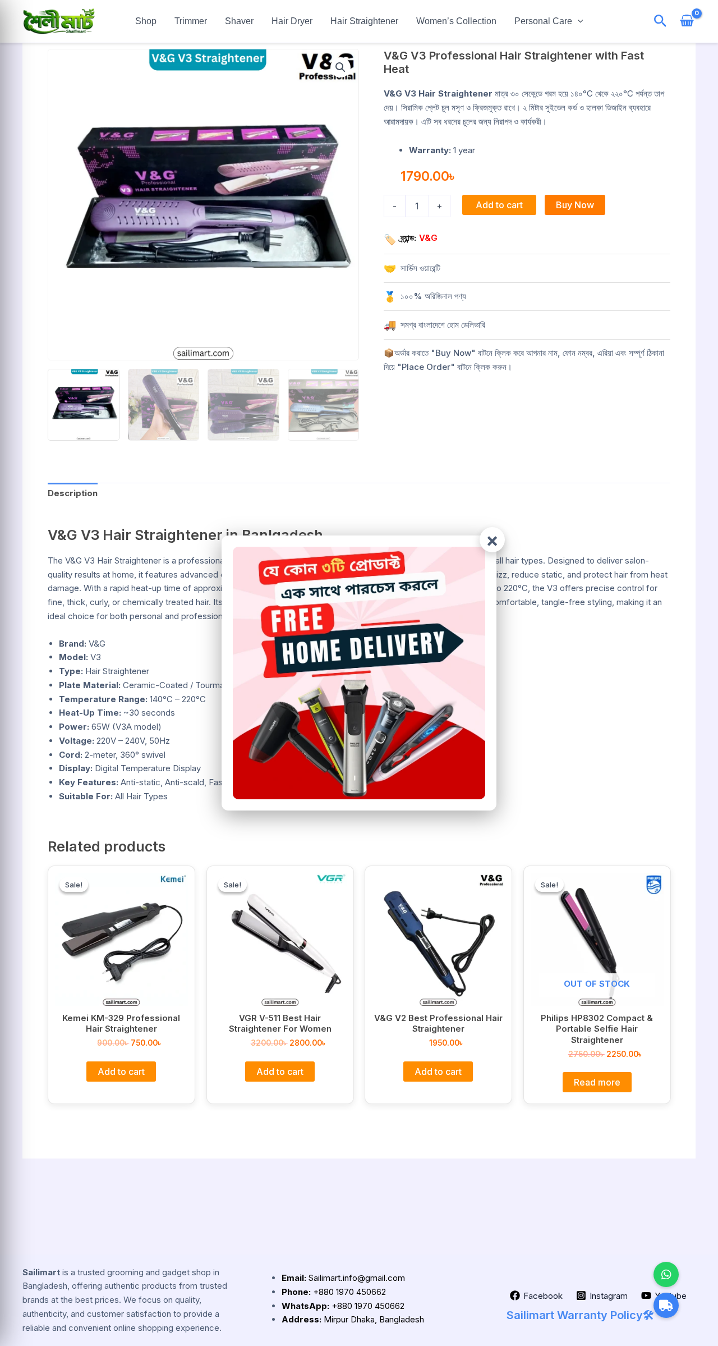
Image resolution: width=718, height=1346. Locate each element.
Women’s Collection (456, 21)
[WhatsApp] (666, 1274)
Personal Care (543, 21)
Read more (596, 1082)
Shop (146, 21)
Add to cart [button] (121, 1071)
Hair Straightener (364, 21)
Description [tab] (73, 493)
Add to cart (499, 204)
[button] (577, 21)
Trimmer (190, 21)
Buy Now (575, 204)
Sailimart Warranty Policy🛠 (580, 1315)
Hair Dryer (291, 21)
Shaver (239, 21)
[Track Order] (666, 1305)
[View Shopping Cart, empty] (687, 21)
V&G (428, 237)
